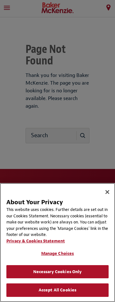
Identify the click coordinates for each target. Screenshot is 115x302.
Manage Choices (57, 253)
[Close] (107, 192)
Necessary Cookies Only (57, 271)
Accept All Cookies (57, 290)
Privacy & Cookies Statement (35, 241)
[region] (57, 242)
